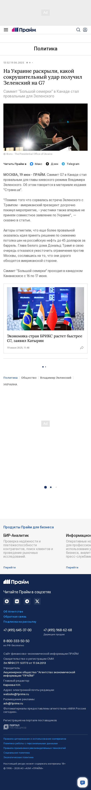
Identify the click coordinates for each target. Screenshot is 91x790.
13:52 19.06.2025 (13, 62)
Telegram (73, 164)
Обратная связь (14, 616)
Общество (29, 377)
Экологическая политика (18, 757)
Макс (38, 164)
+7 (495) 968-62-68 (57, 632)
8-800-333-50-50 (16, 643)
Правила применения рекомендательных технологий (34, 748)
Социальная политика (16, 752)
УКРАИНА (10, 384)
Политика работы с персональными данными (30, 743)
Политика (45, 49)
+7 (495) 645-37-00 (17, 630)
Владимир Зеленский (55, 377)
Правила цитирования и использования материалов (34, 738)
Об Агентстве (13, 611)
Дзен (54, 164)
